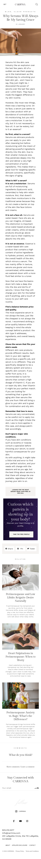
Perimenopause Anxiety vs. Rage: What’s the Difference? (20, 716)
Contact (32, 845)
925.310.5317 (8, 830)
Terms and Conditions (32, 851)
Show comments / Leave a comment (20, 767)
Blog (8, 11)
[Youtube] (20, 821)
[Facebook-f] (14, 821)
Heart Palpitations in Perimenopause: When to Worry (21, 657)
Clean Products (25, 11)
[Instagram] (27, 821)
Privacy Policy (20, 851)
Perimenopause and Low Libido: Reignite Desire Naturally (20, 598)
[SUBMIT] (36, 788)
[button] (5, 4)
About (7, 845)
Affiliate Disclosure (19, 845)
